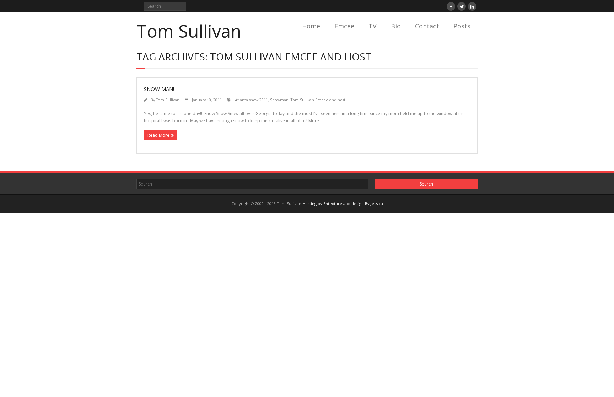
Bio (396, 26)
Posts (461, 26)
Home (311, 26)
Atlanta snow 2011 (251, 99)
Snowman (279, 99)
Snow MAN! (159, 88)
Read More (158, 135)
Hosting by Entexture (322, 203)
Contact (427, 26)
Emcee (344, 26)
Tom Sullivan (167, 99)
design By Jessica (367, 203)
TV (372, 26)
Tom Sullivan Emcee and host (318, 99)
